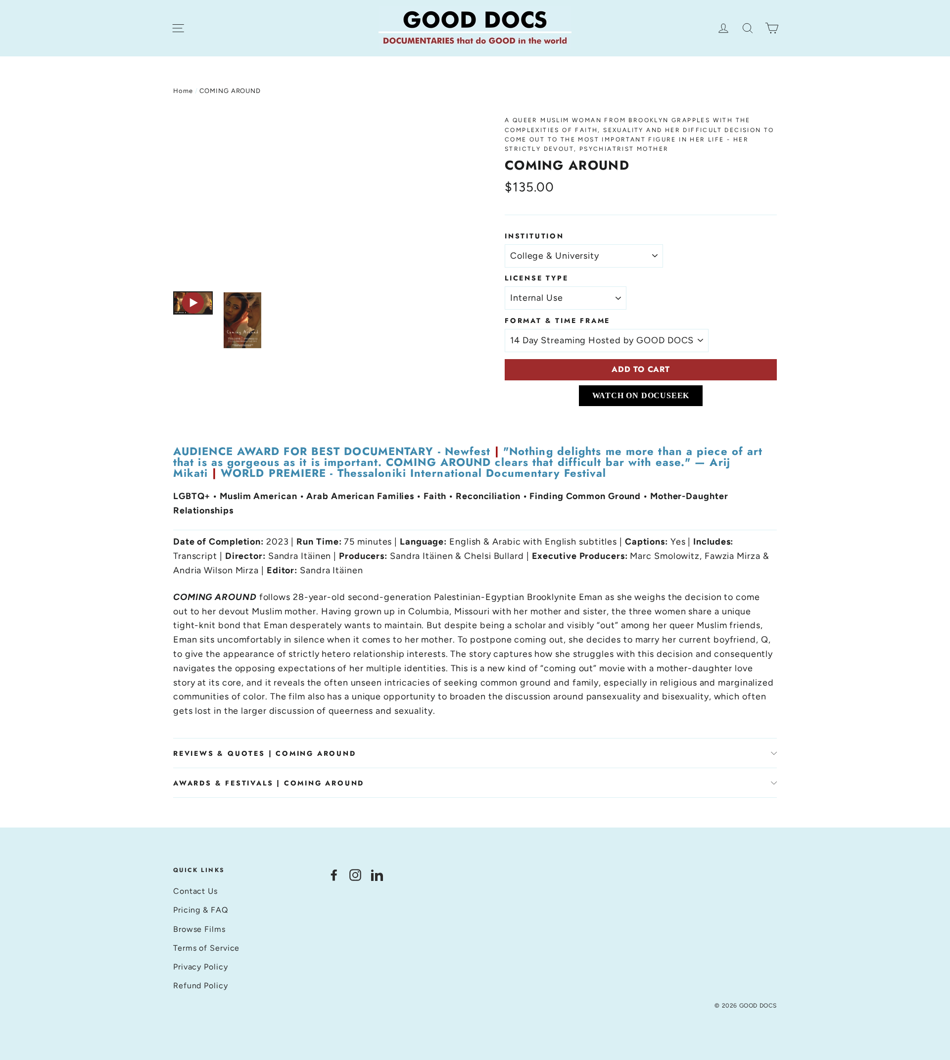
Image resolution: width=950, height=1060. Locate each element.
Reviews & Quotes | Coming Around (264, 753)
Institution (534, 235)
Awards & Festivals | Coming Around (268, 783)
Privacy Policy (200, 966)
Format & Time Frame (557, 320)
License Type (537, 278)
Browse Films (199, 929)
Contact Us (195, 891)
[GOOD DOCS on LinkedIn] (377, 874)
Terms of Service (206, 948)
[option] (320, 198)
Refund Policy (200, 985)
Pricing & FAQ (200, 910)
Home (183, 90)
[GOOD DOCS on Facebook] (334, 874)
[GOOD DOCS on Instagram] (355, 874)
